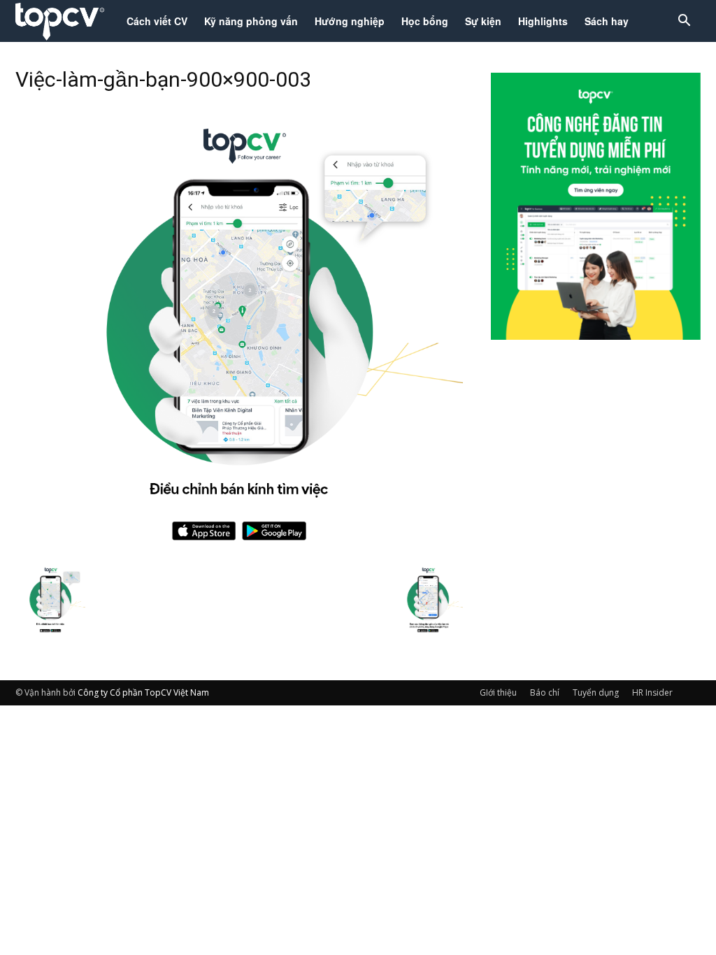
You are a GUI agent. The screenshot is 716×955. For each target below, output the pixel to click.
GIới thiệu (498, 692)
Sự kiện (483, 21)
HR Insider (652, 692)
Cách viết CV (157, 21)
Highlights (543, 21)
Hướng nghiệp (350, 21)
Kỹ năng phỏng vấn (251, 21)
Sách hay (607, 21)
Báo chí (544, 692)
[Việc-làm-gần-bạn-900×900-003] (239, 550)
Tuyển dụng (596, 692)
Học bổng (424, 21)
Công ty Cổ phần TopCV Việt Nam (143, 692)
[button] (684, 22)
